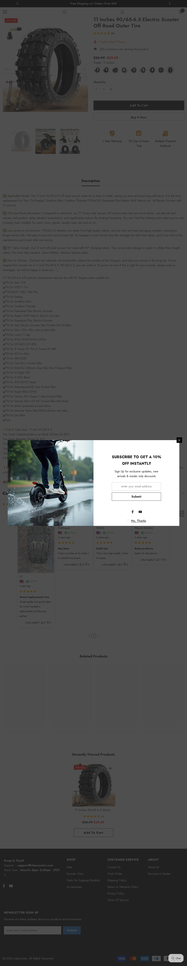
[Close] (179, 440)
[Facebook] (132, 512)
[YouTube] (140, 512)
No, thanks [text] (138, 521)
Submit (136, 496)
